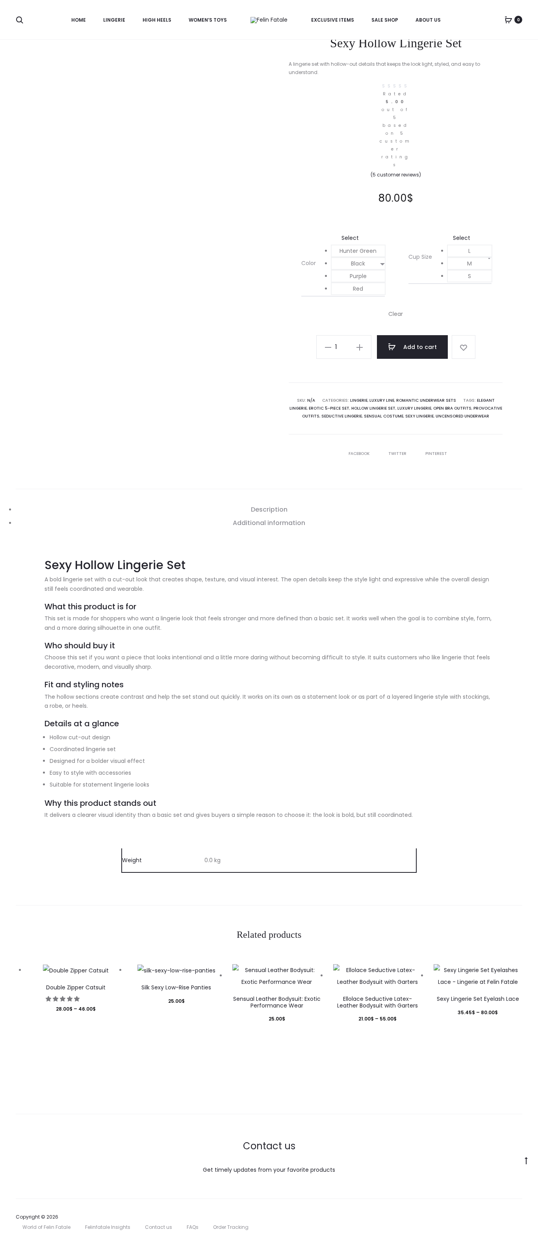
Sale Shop (384, 20)
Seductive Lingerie (341, 416)
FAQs (193, 1227)
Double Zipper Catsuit (76, 987)
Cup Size (420, 257)
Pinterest (436, 453)
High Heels (157, 20)
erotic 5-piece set (329, 408)
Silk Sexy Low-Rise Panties (176, 987)
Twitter (398, 453)
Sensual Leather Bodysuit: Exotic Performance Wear (277, 1002)
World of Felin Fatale (46, 1227)
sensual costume (383, 416)
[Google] (520, 1217)
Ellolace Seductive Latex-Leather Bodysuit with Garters (377, 1002)
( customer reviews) (396, 174)
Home (78, 20)
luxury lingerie (414, 408)
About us (428, 20)
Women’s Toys (208, 20)
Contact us (158, 1227)
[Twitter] (451, 1217)
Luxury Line (381, 400)
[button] (358, 250)
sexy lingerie (419, 416)
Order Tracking (231, 1227)
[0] (508, 20)
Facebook (360, 453)
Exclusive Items (332, 20)
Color (308, 263)
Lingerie (114, 20)
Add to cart (419, 347)
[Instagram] (485, 1217)
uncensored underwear (462, 416)
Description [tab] (269, 509)
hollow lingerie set (373, 408)
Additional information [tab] (269, 522)
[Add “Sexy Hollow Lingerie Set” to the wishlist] (463, 347)
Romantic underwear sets (426, 400)
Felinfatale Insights (107, 1227)
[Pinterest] (503, 1217)
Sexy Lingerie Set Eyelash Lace (478, 999)
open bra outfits (452, 408)
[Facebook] (468, 1217)
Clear (395, 314)
